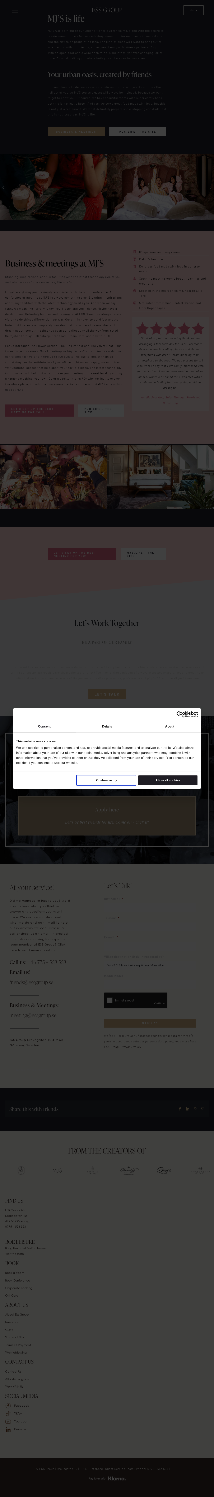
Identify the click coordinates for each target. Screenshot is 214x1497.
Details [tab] (107, 726)
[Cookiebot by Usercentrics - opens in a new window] (179, 714)
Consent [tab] (44, 726)
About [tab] (169, 726)
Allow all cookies (167, 780)
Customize (104, 780)
